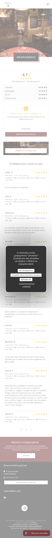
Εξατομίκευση (26, 279)
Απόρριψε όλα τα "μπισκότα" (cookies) (26, 275)
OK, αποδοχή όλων (26, 270)
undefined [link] (26, 286)
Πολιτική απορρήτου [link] (27, 284)
